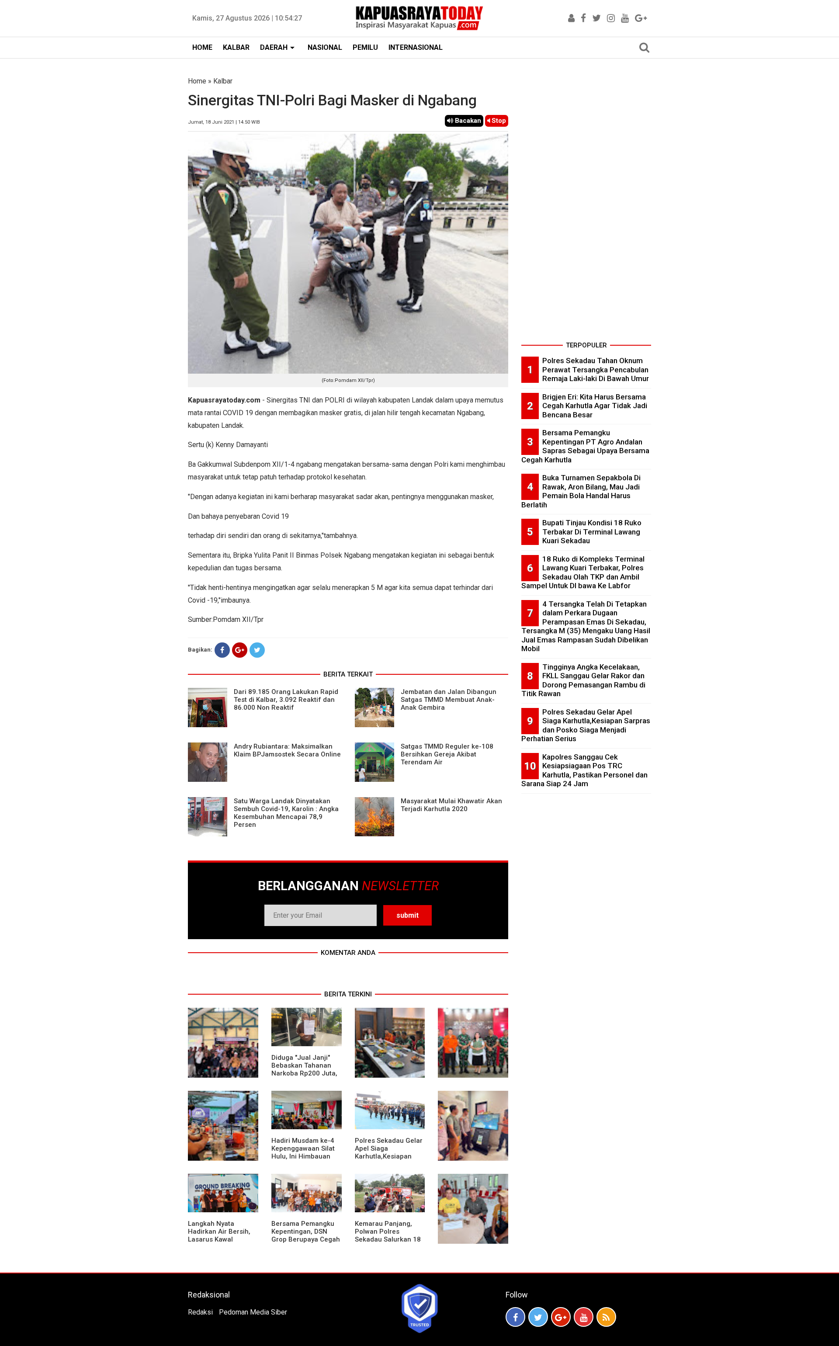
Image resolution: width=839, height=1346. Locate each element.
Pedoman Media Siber (253, 1312)
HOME (202, 47)
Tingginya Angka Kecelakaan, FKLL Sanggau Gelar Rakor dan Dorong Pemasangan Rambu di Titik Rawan (583, 680)
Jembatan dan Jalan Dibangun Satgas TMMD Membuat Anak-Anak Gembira (448, 699)
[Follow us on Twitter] (538, 1317)
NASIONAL (325, 47)
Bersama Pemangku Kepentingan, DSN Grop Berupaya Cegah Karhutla (305, 1235)
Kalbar (222, 81)
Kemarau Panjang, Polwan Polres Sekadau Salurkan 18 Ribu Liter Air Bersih (388, 1235)
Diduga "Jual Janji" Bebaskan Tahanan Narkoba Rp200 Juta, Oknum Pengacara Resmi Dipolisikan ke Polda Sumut (304, 1077)
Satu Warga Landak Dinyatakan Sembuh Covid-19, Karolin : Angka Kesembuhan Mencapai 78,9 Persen (286, 813)
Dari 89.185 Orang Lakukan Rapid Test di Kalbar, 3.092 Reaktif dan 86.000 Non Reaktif (286, 699)
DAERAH (274, 47)
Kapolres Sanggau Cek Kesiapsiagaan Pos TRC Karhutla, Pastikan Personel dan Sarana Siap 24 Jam (584, 770)
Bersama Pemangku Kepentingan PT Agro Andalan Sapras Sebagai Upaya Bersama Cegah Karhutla (585, 446)
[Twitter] (257, 650)
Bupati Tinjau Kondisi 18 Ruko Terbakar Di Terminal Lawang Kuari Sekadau (591, 531)
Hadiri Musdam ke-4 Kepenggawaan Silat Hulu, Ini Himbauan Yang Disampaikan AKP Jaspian (303, 1156)
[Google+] (239, 650)
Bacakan (467, 121)
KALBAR (236, 47)
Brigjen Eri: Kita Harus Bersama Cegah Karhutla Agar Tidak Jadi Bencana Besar (594, 405)
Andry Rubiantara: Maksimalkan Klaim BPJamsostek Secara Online (287, 750)
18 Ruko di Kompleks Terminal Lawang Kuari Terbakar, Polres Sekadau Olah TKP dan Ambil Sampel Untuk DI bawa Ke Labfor (583, 572)
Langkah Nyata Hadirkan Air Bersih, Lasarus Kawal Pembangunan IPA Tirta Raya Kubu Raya (221, 1239)
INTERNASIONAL (415, 47)
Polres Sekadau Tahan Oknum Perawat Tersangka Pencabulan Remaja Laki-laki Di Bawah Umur (595, 369)
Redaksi (200, 1312)
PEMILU (365, 47)
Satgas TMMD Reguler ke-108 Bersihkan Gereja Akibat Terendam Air (447, 754)
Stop (498, 121)
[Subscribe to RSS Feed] (606, 1317)
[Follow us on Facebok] (515, 1317)
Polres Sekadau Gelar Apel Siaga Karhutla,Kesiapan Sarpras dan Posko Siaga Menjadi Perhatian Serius (389, 1160)
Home (197, 81)
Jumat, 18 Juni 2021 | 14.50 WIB (224, 122)
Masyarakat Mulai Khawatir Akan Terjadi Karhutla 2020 (451, 805)
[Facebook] (222, 650)
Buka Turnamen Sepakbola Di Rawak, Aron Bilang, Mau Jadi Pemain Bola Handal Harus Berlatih (581, 491)
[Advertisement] (586, 207)
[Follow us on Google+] (561, 1317)
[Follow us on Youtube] (583, 1317)
